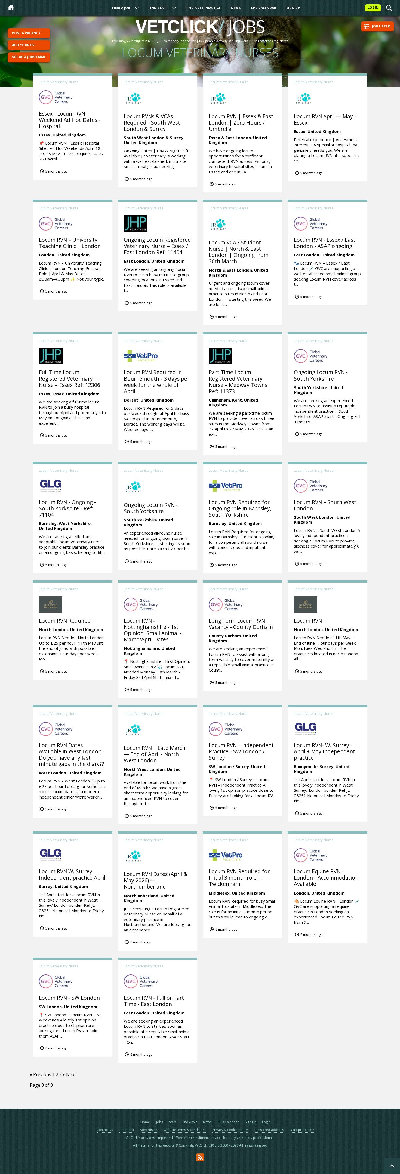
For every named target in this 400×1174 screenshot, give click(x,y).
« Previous (40, 1074)
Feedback (126, 1130)
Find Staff (157, 7)
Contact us (105, 1130)
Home (145, 1122)
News (236, 7)
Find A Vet (189, 1122)
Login (266, 1122)
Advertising (148, 1130)
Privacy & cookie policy (230, 1130)
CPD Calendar (263, 7)
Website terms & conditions (185, 1130)
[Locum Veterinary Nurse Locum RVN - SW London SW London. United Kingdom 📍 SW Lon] (72, 958)
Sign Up (293, 7)
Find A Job (121, 7)
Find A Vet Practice (203, 7)
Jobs (159, 1122)
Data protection (302, 1130)
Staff (172, 1122)
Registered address (269, 1130)
